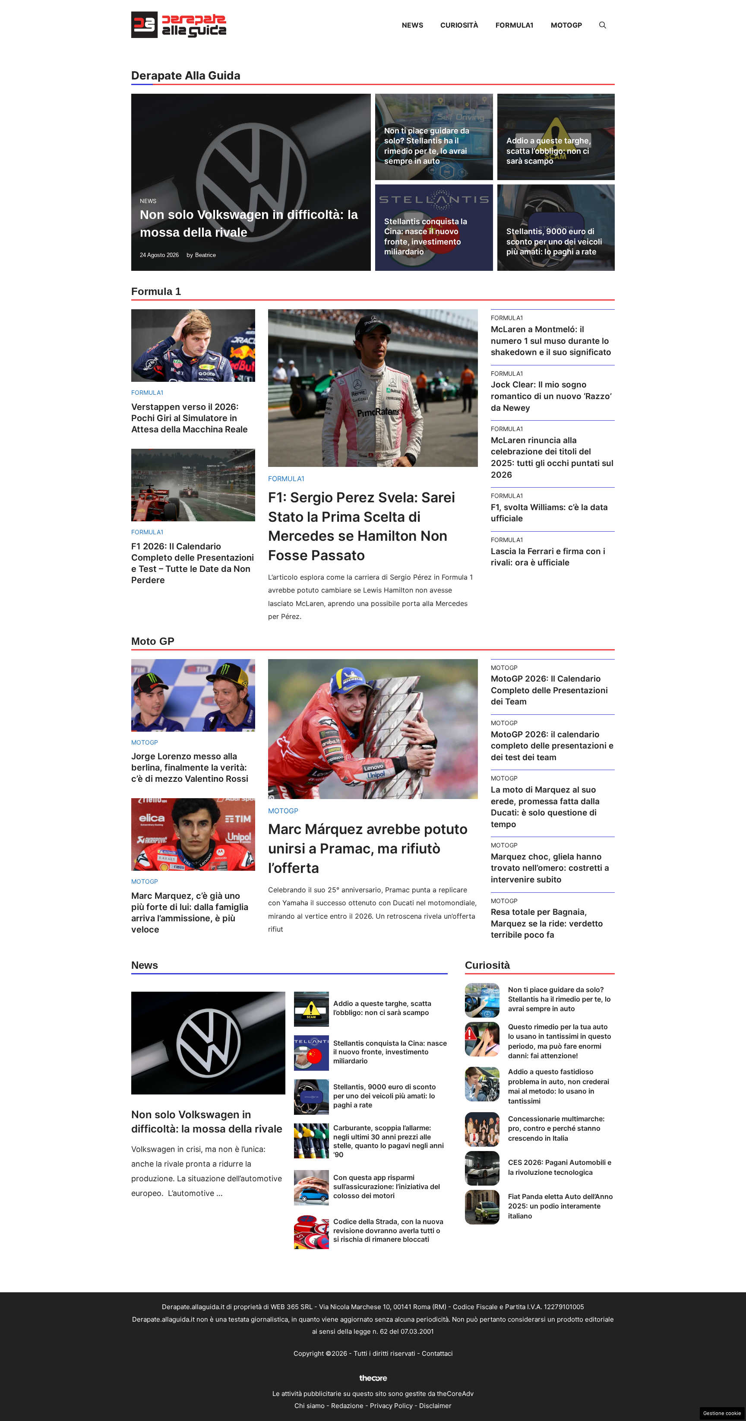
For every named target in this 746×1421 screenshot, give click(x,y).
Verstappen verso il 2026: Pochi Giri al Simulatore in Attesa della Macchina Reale (189, 418)
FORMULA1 (515, 25)
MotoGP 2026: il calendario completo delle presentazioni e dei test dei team (552, 746)
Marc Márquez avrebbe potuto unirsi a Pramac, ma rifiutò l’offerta (368, 848)
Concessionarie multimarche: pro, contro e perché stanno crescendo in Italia (556, 1128)
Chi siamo (309, 1406)
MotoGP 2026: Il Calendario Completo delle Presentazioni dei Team (549, 690)
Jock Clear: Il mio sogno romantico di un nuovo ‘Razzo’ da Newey (551, 396)
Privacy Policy (391, 1406)
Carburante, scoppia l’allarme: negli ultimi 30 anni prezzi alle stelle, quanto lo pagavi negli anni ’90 (388, 1141)
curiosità (459, 25)
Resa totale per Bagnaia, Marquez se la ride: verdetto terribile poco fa (547, 923)
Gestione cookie (722, 1413)
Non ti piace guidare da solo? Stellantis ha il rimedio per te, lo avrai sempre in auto (559, 999)
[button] (603, 25)
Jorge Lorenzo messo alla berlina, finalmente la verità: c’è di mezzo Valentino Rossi (189, 767)
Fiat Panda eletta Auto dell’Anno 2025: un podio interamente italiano (560, 1206)
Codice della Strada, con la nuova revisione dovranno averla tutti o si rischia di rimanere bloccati (388, 1230)
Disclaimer (435, 1406)
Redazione (347, 1406)
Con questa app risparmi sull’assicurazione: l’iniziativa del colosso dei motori (386, 1186)
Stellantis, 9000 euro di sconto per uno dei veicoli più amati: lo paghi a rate (554, 241)
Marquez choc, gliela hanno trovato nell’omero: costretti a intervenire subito (550, 868)
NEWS (412, 25)
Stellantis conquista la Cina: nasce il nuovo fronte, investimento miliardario (390, 1052)
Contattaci (437, 1353)
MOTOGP (566, 25)
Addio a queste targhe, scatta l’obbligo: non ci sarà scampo (548, 150)
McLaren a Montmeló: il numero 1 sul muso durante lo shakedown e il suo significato (551, 340)
